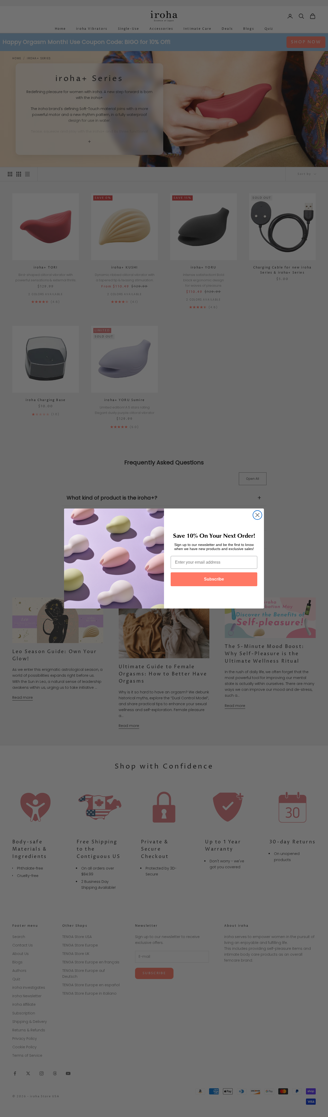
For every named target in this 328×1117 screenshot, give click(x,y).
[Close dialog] (257, 515)
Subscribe (214, 579)
